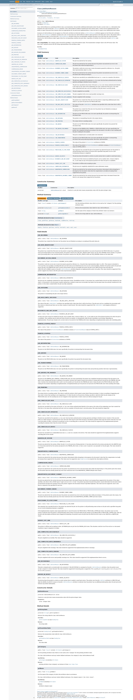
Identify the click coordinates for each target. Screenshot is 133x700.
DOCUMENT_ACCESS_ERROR (19, 28)
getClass (51, 227)
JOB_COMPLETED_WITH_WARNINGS (20, 83)
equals (40, 227)
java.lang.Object (41, 11)
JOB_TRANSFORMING (17, 50)
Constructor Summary (15, 16)
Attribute (56, 17)
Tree (24, 1)
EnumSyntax (45, 22)
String (43, 210)
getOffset (45, 220)
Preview (28, 1)
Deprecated (38, 1)
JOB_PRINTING (15, 54)
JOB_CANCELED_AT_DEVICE (18, 61)
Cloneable (50, 17)
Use (21, 1)
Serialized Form (42, 48)
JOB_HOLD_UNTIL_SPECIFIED (19, 35)
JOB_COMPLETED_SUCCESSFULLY (20, 81)
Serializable (42, 17)
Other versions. (70, 693)
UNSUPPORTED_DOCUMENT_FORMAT (21, 71)
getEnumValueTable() (17, 102)
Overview (12, 1)
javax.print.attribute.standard (25, 4)
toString (71, 220)
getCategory (61, 203)
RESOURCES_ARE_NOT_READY (19, 38)
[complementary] (91, 697)
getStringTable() (15, 100)
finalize (45, 227)
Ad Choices (101, 697)
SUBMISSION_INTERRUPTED (18, 30)
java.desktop (12, 4)
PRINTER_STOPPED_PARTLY (18, 40)
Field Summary (14, 14)
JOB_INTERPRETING (16, 45)
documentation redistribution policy (73, 697)
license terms (57, 697)
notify (57, 227)
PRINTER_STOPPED (16, 42)
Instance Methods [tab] (53, 198)
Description (13, 11)
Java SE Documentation (72, 692)
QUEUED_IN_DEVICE (17, 90)
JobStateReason (38, 4)
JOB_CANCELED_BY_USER (18, 57)
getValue (51, 220)
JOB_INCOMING (15, 23)
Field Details (13, 21)
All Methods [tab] (42, 198)
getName (60, 210)
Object (56, 224)
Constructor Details (15, 93)
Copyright (39, 696)
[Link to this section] (50, 52)
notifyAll (63, 227)
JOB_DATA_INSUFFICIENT (18, 26)
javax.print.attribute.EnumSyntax (48, 12)
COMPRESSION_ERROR (17, 69)
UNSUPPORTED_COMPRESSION (19, 66)
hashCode (57, 220)
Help (51, 1)
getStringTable (62, 213)
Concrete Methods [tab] (67, 198)
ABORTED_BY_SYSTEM (17, 64)
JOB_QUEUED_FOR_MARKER (18, 52)
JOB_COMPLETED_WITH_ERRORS (20, 85)
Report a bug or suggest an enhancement (47, 691)
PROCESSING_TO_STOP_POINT (19, 76)
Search (47, 1)
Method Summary (14, 18)
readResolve (64, 220)
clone (39, 220)
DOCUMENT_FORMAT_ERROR (19, 73)
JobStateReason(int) (16, 95)
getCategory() (15, 105)
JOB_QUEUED (15, 47)
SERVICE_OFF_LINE (16, 78)
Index (43, 1)
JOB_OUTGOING (15, 33)
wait (68, 227)
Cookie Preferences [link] (91, 697)
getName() (14, 107)
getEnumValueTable (63, 207)
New (32, 1)
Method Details (14, 97)
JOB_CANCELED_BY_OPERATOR (19, 59)
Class (43, 203)
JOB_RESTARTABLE (16, 88)
